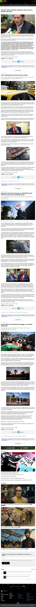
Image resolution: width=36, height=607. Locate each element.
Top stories (3, 451)
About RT (28, 595)
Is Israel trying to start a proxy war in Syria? (12, 421)
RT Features (3, 483)
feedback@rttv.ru (4, 316)
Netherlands (12, 181)
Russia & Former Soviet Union (4, 595)
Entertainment (11, 595)
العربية (3, 584)
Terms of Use (28, 593)
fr (23, 584)
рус (13, 584)
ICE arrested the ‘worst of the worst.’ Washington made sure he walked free (15, 504)
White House (25, 312)
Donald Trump (3, 312)
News (2, 593)
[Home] (1, 1)
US (15, 181)
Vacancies (28, 600)
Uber (18, 181)
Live (18, 593)
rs (28, 584)
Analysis (10, 593)
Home (2, 191)
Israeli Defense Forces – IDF (9, 436)
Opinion (10, 594)
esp (8, 584)
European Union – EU (5, 181)
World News (5, 191)
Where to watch (20, 595)
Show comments (18, 70)
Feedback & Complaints (30, 599)
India (2, 599)
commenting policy (10, 315)
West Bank (24, 436)
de (18, 584)
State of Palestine (18, 436)
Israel (2, 436)
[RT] (11, 586)
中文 (33, 584)
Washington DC (19, 312)
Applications (20, 594)
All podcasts (33, 569)
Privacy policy (29, 594)
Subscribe (6, 563)
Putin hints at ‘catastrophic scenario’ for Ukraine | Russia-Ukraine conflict (18, 5)
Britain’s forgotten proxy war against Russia (9, 527)
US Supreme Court (12, 312)
